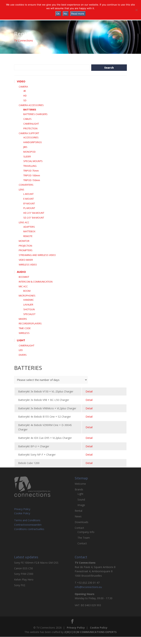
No (65, 13)
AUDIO (21, 272)
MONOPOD (29, 151)
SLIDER (27, 156)
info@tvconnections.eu (88, 587)
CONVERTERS (26, 184)
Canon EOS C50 (23, 568)
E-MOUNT (28, 198)
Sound (81, 499)
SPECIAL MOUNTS (33, 161)
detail (89, 391)
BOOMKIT (24, 277)
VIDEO (21, 81)
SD (24, 100)
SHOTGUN (29, 309)
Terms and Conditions (27, 520)
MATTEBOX (29, 231)
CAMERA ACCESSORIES (31, 105)
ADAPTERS (29, 226)
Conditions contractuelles (29, 529)
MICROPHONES (27, 295)
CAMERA (23, 86)
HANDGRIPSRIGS (32, 142)
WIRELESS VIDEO (28, 264)
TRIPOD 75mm (31, 170)
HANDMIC (28, 299)
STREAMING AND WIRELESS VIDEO (37, 255)
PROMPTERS (25, 250)
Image (81, 505)
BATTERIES (29, 109)
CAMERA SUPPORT (29, 133)
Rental (78, 510)
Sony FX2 (19, 585)
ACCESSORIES (31, 137)
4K (24, 90)
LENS (21, 189)
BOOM (26, 290)
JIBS (25, 147)
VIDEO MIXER (26, 259)
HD (25, 95)
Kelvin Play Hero (23, 579)
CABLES (27, 119)
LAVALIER (28, 304)
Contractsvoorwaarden (27, 524)
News (78, 516)
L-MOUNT (28, 194)
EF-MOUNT (29, 203)
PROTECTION (30, 128)
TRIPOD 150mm (31, 180)
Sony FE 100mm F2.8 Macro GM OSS (36, 562)
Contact (79, 527)
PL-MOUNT (29, 208)
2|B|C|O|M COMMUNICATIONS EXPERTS (90, 632)
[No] (136, 10)
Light (80, 494)
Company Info (85, 532)
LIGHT (21, 340)
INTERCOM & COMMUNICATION (36, 281)
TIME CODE (25, 328)
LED (21, 350)
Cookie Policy (22, 513)
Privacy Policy (22, 509)
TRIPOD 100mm (31, 175)
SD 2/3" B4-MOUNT (33, 217)
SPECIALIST (29, 314)
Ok (57, 13)
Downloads (81, 522)
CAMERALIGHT (31, 123)
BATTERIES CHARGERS (35, 114)
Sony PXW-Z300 (23, 574)
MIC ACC (23, 286)
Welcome (80, 483)
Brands (79, 489)
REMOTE (27, 236)
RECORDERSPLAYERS (30, 323)
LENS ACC (24, 222)
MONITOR (24, 241)
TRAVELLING (30, 166)
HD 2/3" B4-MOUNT (33, 212)
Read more (77, 13)
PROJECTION (25, 245)
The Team (83, 537)
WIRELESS (24, 333)
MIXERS (23, 319)
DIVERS (23, 354)
